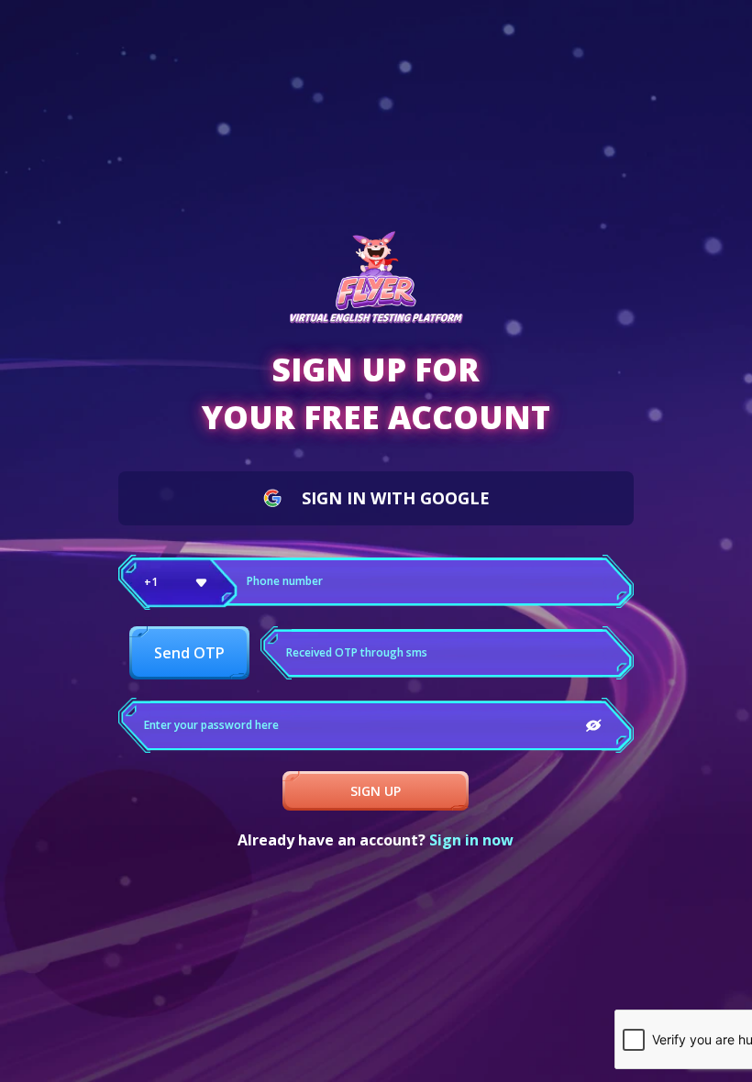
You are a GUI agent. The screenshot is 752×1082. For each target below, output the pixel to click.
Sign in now (471, 840)
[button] (178, 582)
